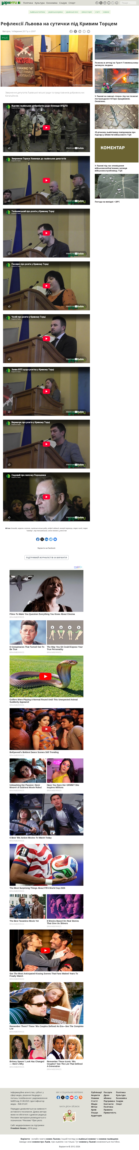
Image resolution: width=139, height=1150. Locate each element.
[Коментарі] (88, 31)
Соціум (63, 2)
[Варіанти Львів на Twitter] (101, 2)
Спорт (72, 2)
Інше (5, 37)
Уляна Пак (63, 531)
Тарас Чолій (77, 528)
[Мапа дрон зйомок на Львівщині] (69, 1116)
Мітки (94, 1106)
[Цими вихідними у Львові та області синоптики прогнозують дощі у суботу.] (116, 186)
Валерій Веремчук (66, 528)
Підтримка (109, 1101)
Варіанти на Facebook (46, 548)
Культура (40, 2)
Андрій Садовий (53, 528)
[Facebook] (71, 31)
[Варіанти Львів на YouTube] (108, 2)
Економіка (51, 2)
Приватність (110, 1112)
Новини (106, 12)
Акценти (95, 1095)
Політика (28, 2)
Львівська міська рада (39, 528)
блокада (14, 528)
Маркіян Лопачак (24, 528)
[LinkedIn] (79, 31)
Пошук (94, 1112)
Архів (93, 1109)
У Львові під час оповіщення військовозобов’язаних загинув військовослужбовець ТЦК (111, 168)
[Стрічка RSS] (116, 2)
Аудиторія (96, 1115)
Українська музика (55, 12)
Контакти (108, 1104)
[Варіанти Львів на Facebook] (97, 2)
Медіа (94, 1104)
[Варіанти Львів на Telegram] (112, 2)
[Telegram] (84, 31)
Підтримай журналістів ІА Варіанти (46, 557)
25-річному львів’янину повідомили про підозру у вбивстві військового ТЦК (115, 133)
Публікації (96, 1092)
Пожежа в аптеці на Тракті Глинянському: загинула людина (116, 63)
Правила (108, 1109)
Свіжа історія (87, 12)
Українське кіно (72, 12)
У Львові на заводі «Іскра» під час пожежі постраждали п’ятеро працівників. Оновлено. (116, 98)
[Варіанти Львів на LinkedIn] (104, 2)
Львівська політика (37, 12)
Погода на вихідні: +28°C (107, 201)
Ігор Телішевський (40, 531)
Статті (97, 12)
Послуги (108, 1092)
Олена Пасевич (53, 531)
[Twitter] (75, 31)
